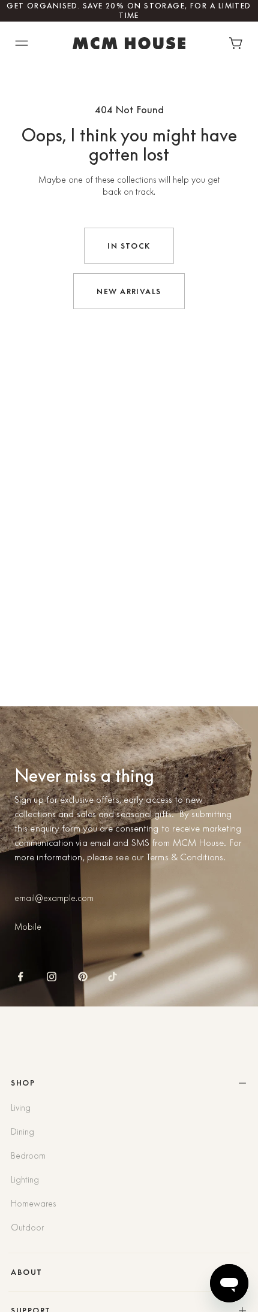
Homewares (33, 1203)
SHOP (23, 1082)
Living (21, 1107)
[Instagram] (52, 977)
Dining (22, 1131)
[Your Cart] (239, 43)
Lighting (25, 1179)
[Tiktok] (112, 977)
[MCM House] (129, 43)
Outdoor (27, 1227)
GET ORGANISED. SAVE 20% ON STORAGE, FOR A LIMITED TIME (129, 10)
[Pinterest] (83, 977)
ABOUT (26, 1272)
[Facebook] (20, 977)
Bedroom (28, 1155)
